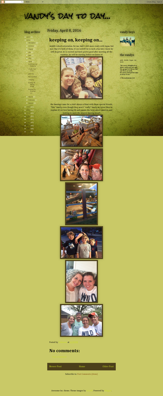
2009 (29, 126)
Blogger (108, 391)
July (30, 52)
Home (82, 366)
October (31, 46)
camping (31, 80)
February (32, 100)
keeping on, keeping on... (32, 91)
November (32, 43)
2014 (29, 110)
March (31, 97)
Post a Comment (59, 357)
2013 (29, 113)
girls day (31, 74)
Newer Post (55, 366)
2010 (29, 122)
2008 (29, 129)
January (31, 103)
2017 (29, 37)
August (31, 49)
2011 (29, 119)
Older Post (108, 366)
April (30, 61)
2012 (29, 116)
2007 (29, 132)
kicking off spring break (31, 84)
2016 (29, 40)
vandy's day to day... (67, 16)
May (30, 58)
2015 (29, 107)
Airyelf (89, 391)
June (30, 55)
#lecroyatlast (32, 77)
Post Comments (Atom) (87, 374)
